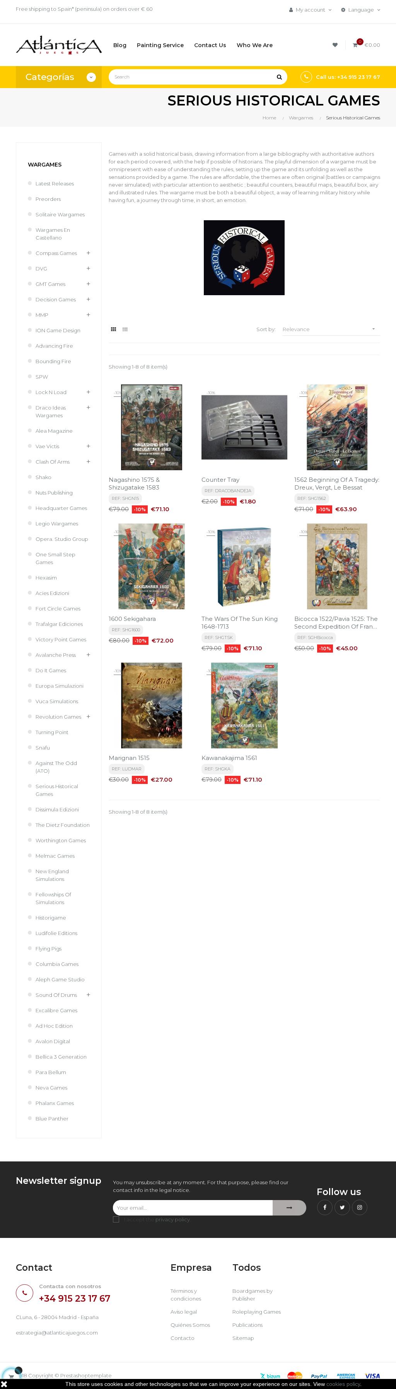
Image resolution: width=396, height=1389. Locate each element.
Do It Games (51, 670)
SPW (42, 377)
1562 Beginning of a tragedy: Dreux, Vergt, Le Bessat (336, 483)
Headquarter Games (61, 508)
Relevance (330, 329)
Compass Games (56, 253)
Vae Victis (47, 446)
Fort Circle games (58, 608)
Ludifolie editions (56, 933)
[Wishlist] (336, 45)
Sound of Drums (56, 995)
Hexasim (46, 578)
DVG (41, 268)
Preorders (48, 199)
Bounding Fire (53, 361)
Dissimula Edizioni (57, 809)
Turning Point (52, 732)
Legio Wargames (57, 523)
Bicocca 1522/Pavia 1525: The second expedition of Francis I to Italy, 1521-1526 (337, 623)
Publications (247, 1325)
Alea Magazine (54, 431)
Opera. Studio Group (62, 539)
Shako (43, 477)
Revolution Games (58, 717)
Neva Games (51, 1088)
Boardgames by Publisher (252, 1295)
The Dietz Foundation (63, 825)
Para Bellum (51, 1072)
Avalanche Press (56, 655)
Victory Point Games (61, 639)
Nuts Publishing (54, 493)
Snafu (43, 748)
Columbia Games (57, 964)
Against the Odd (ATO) (56, 767)
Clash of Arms (53, 462)
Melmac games (55, 856)
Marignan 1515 (129, 758)
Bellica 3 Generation (61, 1057)
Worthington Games (61, 840)
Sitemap (243, 1338)
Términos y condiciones (186, 1295)
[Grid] (113, 329)
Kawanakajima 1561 (229, 758)
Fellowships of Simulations (53, 898)
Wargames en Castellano (53, 234)
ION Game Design (58, 330)
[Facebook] (324, 1207)
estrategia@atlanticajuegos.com (57, 1332)
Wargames (44, 164)
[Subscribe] (289, 1208)
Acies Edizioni (52, 593)
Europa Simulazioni (60, 686)
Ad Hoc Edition (54, 1026)
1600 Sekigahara (132, 618)
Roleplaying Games (256, 1312)
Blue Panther (52, 1118)
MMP (42, 315)
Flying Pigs (48, 948)
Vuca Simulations (57, 701)
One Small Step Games (55, 558)
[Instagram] (359, 1207)
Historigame (51, 918)
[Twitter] (342, 1207)
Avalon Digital (53, 1041)
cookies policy (343, 1384)
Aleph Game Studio (60, 979)
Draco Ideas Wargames (51, 411)
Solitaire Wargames (60, 214)
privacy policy (172, 1219)
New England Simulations (52, 875)
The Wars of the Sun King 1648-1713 (239, 622)
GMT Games (50, 284)
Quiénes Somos (190, 1325)
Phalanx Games (55, 1103)
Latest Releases (55, 183)
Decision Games (56, 299)
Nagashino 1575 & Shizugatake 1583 (134, 483)
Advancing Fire (54, 346)
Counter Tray (220, 479)
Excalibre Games (56, 1010)
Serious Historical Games (57, 790)
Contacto (183, 1338)
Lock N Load (51, 392)
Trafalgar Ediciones (59, 624)
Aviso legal (184, 1312)
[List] (125, 329)
